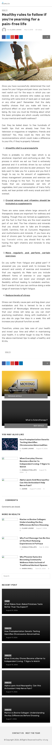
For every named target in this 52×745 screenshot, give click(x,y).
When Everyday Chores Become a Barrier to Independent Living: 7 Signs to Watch (35, 462)
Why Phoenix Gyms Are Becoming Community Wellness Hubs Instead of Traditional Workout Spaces (33, 561)
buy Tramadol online (12, 239)
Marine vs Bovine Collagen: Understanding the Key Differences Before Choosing (34, 522)
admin (24, 489)
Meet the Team (32, 733)
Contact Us (18, 733)
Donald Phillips (29, 470)
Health (4, 10)
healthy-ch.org (42, 740)
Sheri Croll (27, 568)
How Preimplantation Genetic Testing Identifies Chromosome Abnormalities (34, 442)
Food (7, 601)
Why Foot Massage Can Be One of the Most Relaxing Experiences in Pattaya (35, 541)
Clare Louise (15, 30)
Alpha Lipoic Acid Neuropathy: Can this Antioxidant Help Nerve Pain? (34, 483)
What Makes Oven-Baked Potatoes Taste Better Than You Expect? (23, 605)
